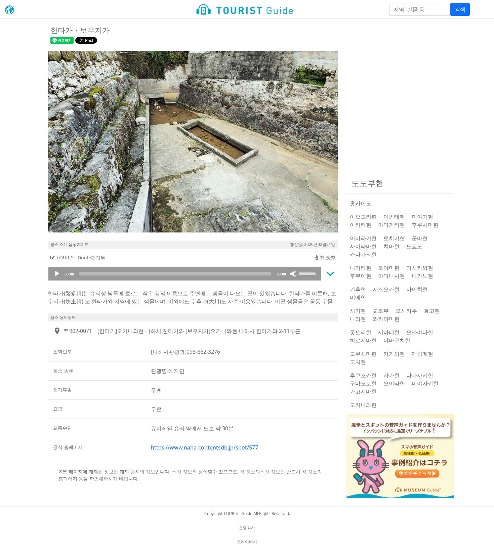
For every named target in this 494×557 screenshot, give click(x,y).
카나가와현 (363, 254)
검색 (460, 9)
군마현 (420, 238)
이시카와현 (419, 267)
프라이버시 (247, 542)
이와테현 (394, 216)
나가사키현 (419, 375)
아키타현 (360, 224)
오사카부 (406, 310)
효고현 (432, 310)
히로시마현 (363, 340)
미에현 (358, 297)
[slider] (308, 273)
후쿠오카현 (363, 375)
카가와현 (394, 353)
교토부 (381, 310)
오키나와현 (363, 405)
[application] (184, 274)
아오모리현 (363, 216)
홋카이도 (360, 203)
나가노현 (422, 276)
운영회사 (247, 527)
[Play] (57, 273)
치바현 (391, 246)
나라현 (358, 319)
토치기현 (394, 238)
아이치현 (417, 289)
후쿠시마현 (425, 224)
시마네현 (389, 332)
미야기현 (422, 216)
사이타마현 (363, 246)
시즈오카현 (386, 289)
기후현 (358, 289)
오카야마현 (419, 332)
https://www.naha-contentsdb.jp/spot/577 (204, 447)
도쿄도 (414, 246)
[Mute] (293, 273)
